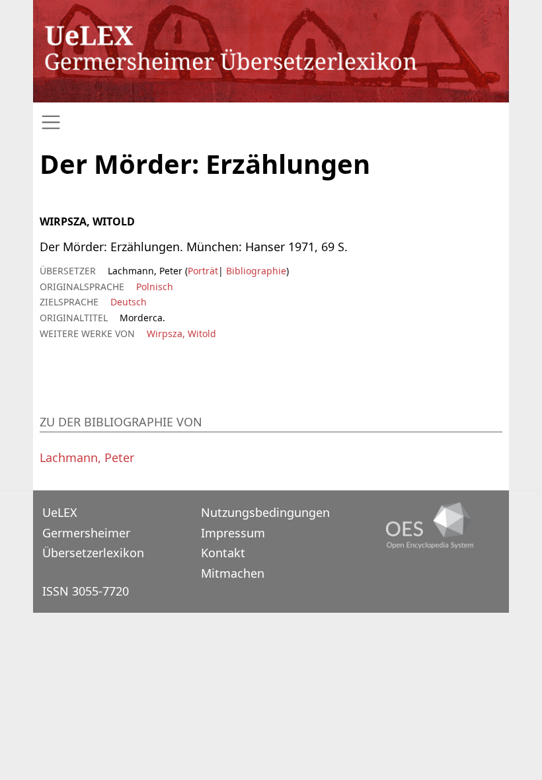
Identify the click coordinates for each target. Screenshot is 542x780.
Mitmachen (232, 573)
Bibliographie (254, 270)
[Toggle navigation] (271, 122)
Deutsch (128, 301)
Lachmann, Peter (87, 457)
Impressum (233, 533)
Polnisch (154, 286)
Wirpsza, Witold (181, 333)
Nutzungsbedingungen (265, 512)
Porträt (203, 270)
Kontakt (223, 553)
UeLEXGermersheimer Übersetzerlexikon (93, 532)
